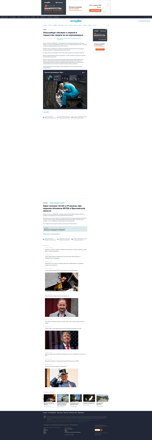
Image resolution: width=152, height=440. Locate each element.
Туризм (38, 17)
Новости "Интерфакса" (68, 428)
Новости (85, 25)
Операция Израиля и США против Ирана (62, 404)
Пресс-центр (60, 412)
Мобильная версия (4, 17)
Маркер (44, 432)
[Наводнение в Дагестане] (102, 401)
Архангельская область (56, 159)
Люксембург (46, 112)
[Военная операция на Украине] (50, 401)
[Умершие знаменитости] (89, 401)
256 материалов (73, 406)
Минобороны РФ (47, 159)
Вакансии (66, 412)
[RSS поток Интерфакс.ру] (70, 435)
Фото (94, 25)
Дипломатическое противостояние (74, 404)
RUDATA (66, 431)
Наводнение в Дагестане (99, 404)
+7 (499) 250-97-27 (84, 421)
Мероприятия (56, 17)
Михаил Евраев (47, 234)
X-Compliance (45, 430)
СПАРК (44, 428)
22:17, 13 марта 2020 (50, 29)
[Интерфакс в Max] (72, 435)
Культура (71, 25)
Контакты (45, 412)
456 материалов (86, 404)
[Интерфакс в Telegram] (67, 435)
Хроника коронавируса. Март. (53, 72)
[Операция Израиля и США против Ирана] (63, 402)
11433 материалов (47, 406)
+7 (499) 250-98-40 (76, 421)
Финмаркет (33, 17)
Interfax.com (19, 17)
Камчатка (69, 159)
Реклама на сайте (73, 412)
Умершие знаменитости (89, 403)
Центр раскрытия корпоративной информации (73, 432)
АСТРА (44, 433)
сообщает (65, 44)
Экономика (60, 25)
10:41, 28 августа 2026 (69, 203)
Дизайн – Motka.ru (98, 435)
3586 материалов (60, 406)
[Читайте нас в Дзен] (65, 435)
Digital (80, 25)
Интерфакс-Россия (26, 17)
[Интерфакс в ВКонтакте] (69, 435)
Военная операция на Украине (57, 203)
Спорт (66, 25)
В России (50, 25)
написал (50, 221)
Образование (50, 17)
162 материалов (99, 406)
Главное (45, 25)
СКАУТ (44, 431)
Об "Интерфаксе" (12, 17)
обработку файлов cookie (94, 420)
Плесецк (64, 159)
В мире (55, 25)
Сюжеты (90, 25)
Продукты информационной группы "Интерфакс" (60, 425)
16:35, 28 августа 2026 (52, 127)
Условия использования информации (101, 432)
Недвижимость (43, 17)
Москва (75, 25)
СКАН (66, 430)
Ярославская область (55, 234)
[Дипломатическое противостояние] (76, 401)
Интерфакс (76, 21)
